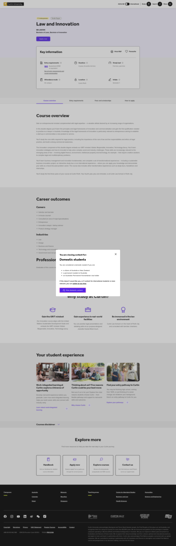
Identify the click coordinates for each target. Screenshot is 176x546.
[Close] (115, 254)
